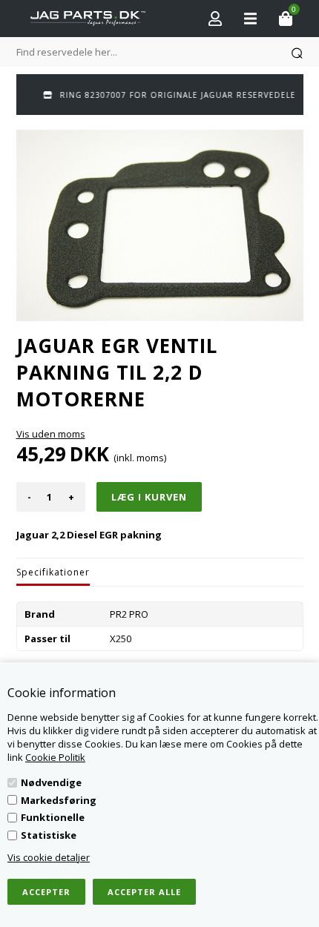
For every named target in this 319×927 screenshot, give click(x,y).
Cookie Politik (55, 757)
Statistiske (48, 835)
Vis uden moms (50, 434)
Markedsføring (58, 800)
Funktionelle (53, 817)
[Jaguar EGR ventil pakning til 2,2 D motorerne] (159, 225)
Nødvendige (51, 782)
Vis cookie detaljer (48, 857)
